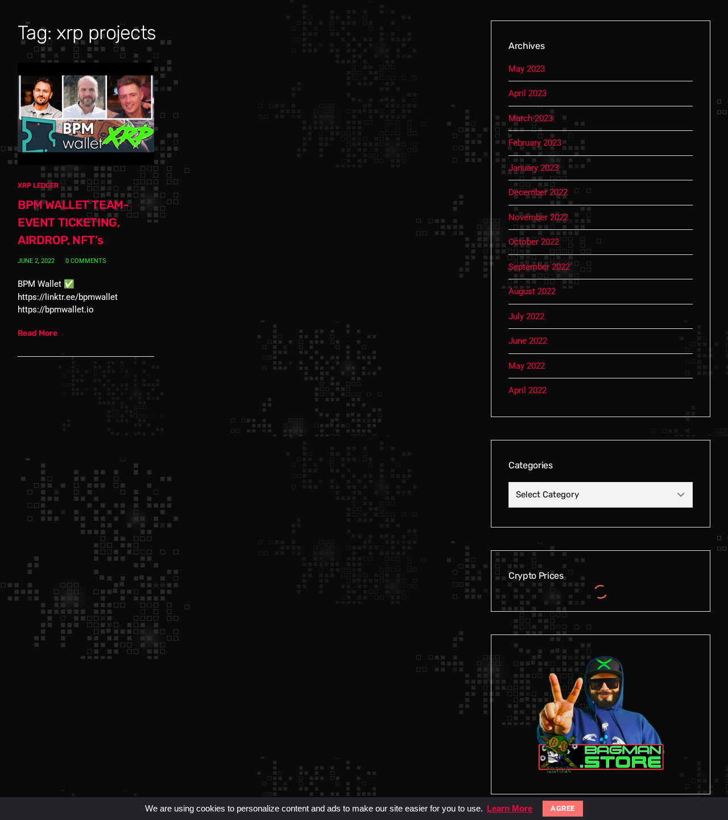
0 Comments (85, 261)
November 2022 (538, 217)
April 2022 (527, 390)
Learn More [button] (509, 808)
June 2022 (527, 341)
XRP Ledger (38, 185)
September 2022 (539, 267)
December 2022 (538, 192)
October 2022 (533, 242)
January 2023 (533, 168)
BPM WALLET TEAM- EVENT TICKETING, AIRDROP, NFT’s (73, 222)
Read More (37, 333)
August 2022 (532, 291)
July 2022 (526, 316)
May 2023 (526, 69)
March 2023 (530, 118)
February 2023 (534, 143)
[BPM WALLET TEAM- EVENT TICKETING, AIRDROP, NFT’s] (86, 113)
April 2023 (527, 93)
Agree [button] (563, 808)
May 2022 (526, 366)
